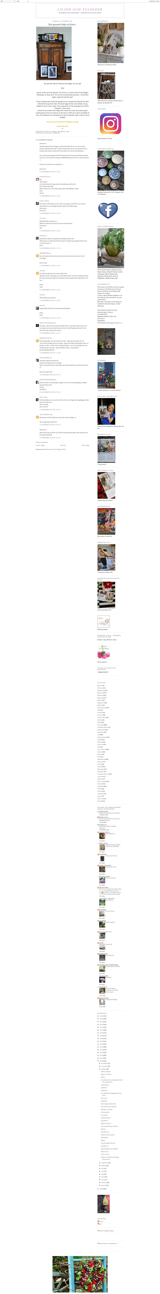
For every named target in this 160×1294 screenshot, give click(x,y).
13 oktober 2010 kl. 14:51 (50, 196)
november (104, 1066)
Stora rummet (102, 781)
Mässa (99, 754)
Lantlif (101, 943)
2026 (101, 1016)
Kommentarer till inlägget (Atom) (56, 449)
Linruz (41, 218)
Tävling (100, 789)
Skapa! (103, 1140)
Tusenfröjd (102, 920)
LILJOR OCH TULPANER (80, 9)
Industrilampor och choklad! (109, 1149)
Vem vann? (104, 1098)
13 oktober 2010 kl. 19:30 (50, 318)
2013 (101, 1052)
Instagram (101, 732)
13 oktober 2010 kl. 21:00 (50, 353)
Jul (98, 734)
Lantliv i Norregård (105, 865)
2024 (101, 1021)
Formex (100, 712)
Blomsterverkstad (104, 876)
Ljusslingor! (104, 1137)
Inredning (56, 133)
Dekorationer (102, 707)
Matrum (100, 752)
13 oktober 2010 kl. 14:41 (50, 172)
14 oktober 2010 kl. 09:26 (50, 425)
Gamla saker (101, 717)
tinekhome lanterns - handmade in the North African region (112, 990)
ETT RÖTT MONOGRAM (47, 379)
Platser (100, 762)
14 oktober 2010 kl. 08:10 (50, 409)
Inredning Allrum (103, 727)
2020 (101, 1033)
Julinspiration (102, 737)
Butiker (100, 700)
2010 (101, 1061)
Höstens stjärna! (106, 1071)
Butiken (100, 698)
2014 (101, 1050)
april (103, 1177)
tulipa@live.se (118, 323)
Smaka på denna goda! (108, 1135)
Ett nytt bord (109, 944)
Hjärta (103, 1077)
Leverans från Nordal (111, 856)
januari (103, 1185)
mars (103, 1179)
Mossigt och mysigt (106, 1109)
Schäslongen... (105, 1085)
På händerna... (105, 1132)
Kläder (100, 742)
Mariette (100, 1221)
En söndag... (104, 1115)
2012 (101, 1055)
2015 (101, 1047)
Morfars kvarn (103, 817)
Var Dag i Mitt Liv (104, 832)
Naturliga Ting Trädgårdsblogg (108, 965)
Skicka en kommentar (42, 442)
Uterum (100, 791)
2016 (101, 1044)
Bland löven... (105, 1151)
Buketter (100, 695)
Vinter (99, 796)
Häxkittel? (104, 1087)
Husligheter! (104, 1146)
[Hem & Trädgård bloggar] (106, 1231)
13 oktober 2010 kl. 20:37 (50, 333)
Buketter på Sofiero (111, 878)
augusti (103, 1165)
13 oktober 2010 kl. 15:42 (50, 290)
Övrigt (99, 801)
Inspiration (101, 730)
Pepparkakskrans (110, 833)
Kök (99, 747)
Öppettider (108, 977)
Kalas (99, 739)
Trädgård (100, 786)
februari (104, 1182)
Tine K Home (103, 987)
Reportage (101, 769)
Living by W (102, 824)
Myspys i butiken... (106, 1074)
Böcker (100, 705)
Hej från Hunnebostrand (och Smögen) (109, 813)
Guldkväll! (104, 1101)
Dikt (99, 710)
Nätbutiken (101, 759)
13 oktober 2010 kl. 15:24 (50, 231)
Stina (41, 305)
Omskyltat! (104, 1090)
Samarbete (101, 771)
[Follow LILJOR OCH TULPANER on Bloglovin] (103, 672)
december (104, 1063)
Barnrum (100, 688)
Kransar (100, 744)
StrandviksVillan (44, 357)
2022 (101, 1027)
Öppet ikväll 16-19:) (111, 867)
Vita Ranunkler (103, 976)
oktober (103, 1069)
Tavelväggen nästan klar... (108, 1104)
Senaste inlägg (40, 445)
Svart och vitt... (105, 1154)
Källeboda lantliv (45, 338)
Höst (99, 722)
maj (102, 1174)
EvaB (41, 295)
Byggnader (101, 703)
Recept (100, 766)
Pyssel (99, 764)
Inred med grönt (110, 911)
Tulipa (100, 1224)
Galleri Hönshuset (45, 414)
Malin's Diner (103, 843)
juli (102, 1168)
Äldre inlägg (85, 445)
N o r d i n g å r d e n (105, 932)
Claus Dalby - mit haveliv (106, 898)
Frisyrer (100, 715)
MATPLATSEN (103, 811)
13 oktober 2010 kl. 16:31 (50, 300)
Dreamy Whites (103, 887)
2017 (101, 1041)
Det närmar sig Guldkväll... (109, 1106)
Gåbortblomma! (105, 1118)
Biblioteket (48, 133)
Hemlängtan (103, 854)
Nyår (99, 757)
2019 (101, 1035)
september (104, 1163)
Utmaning (100, 793)
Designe (42, 235)
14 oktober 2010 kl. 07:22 (50, 375)
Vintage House (44, 176)
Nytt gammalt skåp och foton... (62, 24)
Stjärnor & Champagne (46, 323)
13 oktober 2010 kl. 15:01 (50, 213)
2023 (101, 1024)
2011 (101, 1058)
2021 (101, 1030)
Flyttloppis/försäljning (111, 999)
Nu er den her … (110, 900)
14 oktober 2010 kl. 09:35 (50, 437)
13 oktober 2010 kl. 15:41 (50, 265)
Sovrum (100, 776)
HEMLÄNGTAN (44, 253)
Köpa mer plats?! (106, 1123)
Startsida (63, 445)
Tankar (100, 784)
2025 (101, 1019)
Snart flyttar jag (110, 955)
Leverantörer (101, 749)
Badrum (100, 685)
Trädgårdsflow (103, 954)
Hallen (100, 720)
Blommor (100, 693)
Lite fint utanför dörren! (108, 1143)
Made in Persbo (104, 998)
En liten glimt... (105, 1112)
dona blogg (102, 909)
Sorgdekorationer (103, 774)
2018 (101, 1038)
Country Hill (43, 201)
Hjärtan (103, 1129)
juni (102, 1171)
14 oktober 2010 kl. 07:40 (50, 392)
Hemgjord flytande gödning (113, 966)
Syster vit (42, 397)
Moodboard (104, 1120)
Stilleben (100, 779)
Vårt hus (100, 798)
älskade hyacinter (110, 922)
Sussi (41, 270)
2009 (101, 1189)
